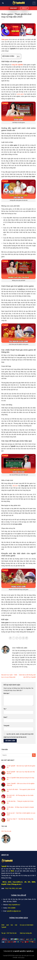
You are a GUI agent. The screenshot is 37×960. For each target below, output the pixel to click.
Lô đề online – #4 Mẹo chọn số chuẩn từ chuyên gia (20, 808)
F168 (6, 888)
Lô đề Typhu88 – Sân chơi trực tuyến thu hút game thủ (21, 766)
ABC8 (9, 882)
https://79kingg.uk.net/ (14, 884)
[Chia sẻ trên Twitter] (16, 638)
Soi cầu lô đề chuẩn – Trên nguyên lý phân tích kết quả (21, 790)
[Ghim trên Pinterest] (23, 638)
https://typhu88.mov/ (14, 905)
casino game (20, 94)
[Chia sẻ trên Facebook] (13, 638)
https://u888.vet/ (18, 882)
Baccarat (15, 486)
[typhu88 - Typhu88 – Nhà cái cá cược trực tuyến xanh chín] (18, 3)
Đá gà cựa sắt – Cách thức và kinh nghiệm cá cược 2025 (21, 814)
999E (13, 888)
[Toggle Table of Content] (17, 56)
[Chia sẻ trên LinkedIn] (26, 638)
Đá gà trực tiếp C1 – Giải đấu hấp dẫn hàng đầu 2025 (20, 820)
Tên (5, 709)
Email (6, 717)
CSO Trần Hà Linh (6, 831)
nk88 (20, 888)
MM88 (33, 882)
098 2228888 (11, 908)
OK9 (29, 882)
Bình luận (7, 693)
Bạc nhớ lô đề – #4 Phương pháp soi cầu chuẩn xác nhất (20, 796)
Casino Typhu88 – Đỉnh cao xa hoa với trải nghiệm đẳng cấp (20, 784)
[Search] (3, 3)
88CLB (4, 882)
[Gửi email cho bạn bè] (20, 638)
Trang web (6, 725)
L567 (16, 888)
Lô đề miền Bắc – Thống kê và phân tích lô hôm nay (20, 802)
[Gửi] (34, 755)
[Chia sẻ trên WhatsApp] (10, 638)
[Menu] (34, 3)
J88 (25, 882)
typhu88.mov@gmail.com (14, 911)
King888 (3, 884)
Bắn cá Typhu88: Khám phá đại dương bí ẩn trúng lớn (20, 778)
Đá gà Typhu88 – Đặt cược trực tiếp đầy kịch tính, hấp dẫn (21, 772)
